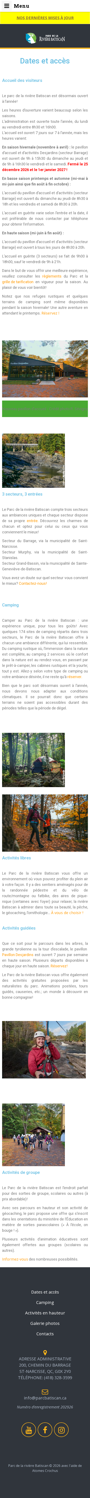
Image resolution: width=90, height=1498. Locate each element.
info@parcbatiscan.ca (45, 1398)
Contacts (45, 1334)
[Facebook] (45, 1429)
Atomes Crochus (45, 1470)
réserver (74, 677)
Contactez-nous (32, 583)
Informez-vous (15, 1259)
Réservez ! (50, 313)
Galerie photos (45, 1323)
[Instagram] (61, 1429)
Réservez (59, 966)
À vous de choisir (66, 912)
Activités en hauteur (45, 1313)
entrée (32, 521)
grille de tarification (17, 282)
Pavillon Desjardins (17, 955)
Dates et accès (45, 1292)
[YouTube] (28, 1429)
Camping (45, 1302)
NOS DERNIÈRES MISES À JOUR (45, 17)
